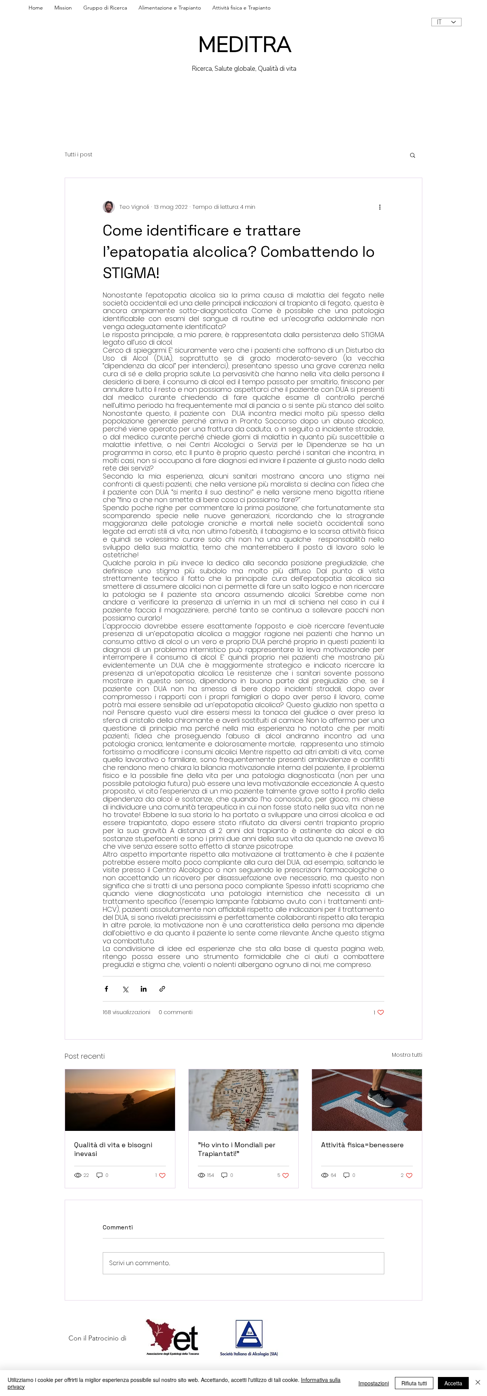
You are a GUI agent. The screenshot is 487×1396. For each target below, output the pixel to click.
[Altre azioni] (379, 206)
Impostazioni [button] (373, 1383)
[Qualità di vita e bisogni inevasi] (120, 1100)
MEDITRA (244, 44)
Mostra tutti (407, 1055)
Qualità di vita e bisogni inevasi (113, 1149)
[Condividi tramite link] (162, 988)
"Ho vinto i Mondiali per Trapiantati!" (236, 1149)
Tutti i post (78, 154)
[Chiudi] (477, 1383)
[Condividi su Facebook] (106, 988)
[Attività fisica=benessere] (367, 1100)
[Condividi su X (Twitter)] (125, 988)
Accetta (453, 1383)
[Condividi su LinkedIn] (143, 988)
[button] (412, 155)
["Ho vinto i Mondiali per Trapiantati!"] (244, 1100)
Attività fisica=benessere (362, 1144)
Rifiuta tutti (414, 1383)
